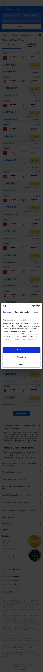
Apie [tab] (36, 312)
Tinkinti (20, 357)
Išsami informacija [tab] (21, 312)
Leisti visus (21, 350)
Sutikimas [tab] (7, 312)
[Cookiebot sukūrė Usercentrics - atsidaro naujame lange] (30, 306)
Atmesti (21, 364)
